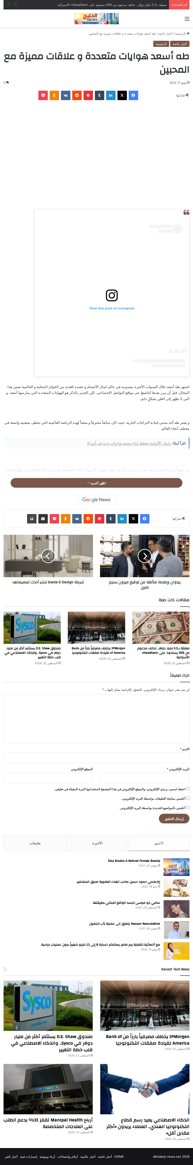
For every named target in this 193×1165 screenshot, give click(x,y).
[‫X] (122, 95)
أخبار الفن (11, 1156)
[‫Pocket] (43, 95)
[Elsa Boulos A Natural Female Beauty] (176, 867)
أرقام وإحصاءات (67, 1156)
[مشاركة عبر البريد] (43, 518)
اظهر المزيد (97, 483)
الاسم (184, 749)
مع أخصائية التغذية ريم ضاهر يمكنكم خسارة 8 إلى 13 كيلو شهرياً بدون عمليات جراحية (100, 945)
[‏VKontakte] (65, 95)
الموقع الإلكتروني (82, 769)
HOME (119, 1156)
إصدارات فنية (28, 1156)
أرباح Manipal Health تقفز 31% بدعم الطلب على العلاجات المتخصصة (48, 1123)
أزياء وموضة (47, 1156)
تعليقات (35, 843)
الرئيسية (181, 33)
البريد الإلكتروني (178, 769)
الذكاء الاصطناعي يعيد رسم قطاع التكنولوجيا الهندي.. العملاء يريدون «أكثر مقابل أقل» (147, 1126)
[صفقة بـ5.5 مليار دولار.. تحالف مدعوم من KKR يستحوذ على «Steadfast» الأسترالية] (160, 628)
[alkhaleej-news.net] (96, 18)
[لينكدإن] (111, 95)
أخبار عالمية (88, 1156)
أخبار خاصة (165, 33)
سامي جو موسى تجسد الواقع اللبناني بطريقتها (126, 903)
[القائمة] (187, 20)
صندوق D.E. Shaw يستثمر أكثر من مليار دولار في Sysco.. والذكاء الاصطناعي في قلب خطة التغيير (32, 652)
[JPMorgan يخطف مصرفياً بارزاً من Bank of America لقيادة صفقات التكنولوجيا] (96, 628)
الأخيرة (97, 843)
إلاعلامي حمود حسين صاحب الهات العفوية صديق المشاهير (118, 882)
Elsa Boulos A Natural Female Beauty (134, 861)
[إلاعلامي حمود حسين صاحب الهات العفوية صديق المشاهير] (176, 888)
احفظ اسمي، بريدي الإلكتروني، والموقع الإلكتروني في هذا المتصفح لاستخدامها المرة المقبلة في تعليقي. (119, 789)
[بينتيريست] (88, 95)
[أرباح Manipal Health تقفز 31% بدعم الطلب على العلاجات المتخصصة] (48, 1089)
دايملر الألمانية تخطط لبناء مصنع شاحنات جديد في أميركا (129, 443)
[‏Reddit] (77, 95)
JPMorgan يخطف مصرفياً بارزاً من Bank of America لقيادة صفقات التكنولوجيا (98, 650)
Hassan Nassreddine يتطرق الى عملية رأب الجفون (124, 924)
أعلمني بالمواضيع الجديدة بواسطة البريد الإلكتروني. (152, 808)
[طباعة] (31, 518)
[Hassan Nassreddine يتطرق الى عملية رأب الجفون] (176, 930)
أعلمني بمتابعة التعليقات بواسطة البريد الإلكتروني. (153, 798)
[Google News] (96, 500)
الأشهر (159, 843)
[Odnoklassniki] (54, 95)
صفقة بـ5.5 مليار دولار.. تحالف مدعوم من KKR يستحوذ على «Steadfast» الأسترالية (163, 652)
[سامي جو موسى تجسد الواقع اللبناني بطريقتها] (176, 909)
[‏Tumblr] (99, 95)
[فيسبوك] (133, 95)
